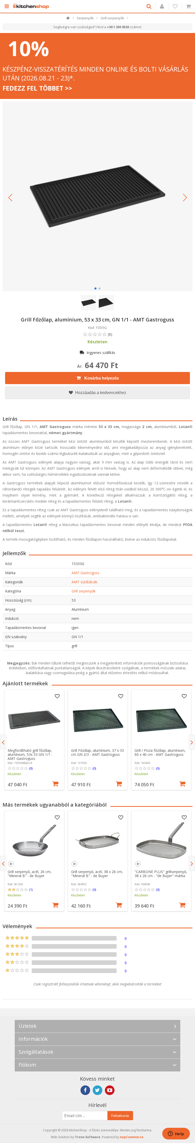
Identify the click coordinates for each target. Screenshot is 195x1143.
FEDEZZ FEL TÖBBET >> (37, 88)
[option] (34, 739)
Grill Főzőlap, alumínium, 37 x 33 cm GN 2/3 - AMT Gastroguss (97, 752)
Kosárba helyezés (101, 378)
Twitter (97, 1090)
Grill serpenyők (83, 591)
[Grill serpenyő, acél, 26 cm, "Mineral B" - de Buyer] (34, 840)
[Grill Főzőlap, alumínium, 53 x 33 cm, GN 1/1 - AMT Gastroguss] (97, 196)
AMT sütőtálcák (84, 581)
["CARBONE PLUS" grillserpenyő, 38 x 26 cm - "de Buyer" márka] (161, 840)
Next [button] (192, 742)
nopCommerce (131, 1137)
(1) (30, 889)
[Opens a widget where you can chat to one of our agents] (176, 1134)
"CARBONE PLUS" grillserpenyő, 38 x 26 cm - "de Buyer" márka (161, 873)
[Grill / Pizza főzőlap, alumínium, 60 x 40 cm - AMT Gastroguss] (161, 719)
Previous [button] (3, 742)
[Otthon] (68, 19)
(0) (30, 768)
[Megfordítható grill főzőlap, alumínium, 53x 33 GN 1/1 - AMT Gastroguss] (34, 719)
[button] (10, 197)
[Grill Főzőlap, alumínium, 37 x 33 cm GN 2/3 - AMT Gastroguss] (97, 719)
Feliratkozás (120, 1116)
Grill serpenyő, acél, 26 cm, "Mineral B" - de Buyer (30, 873)
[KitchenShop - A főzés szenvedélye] (32, 6)
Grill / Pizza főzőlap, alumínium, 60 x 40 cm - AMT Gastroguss (160, 752)
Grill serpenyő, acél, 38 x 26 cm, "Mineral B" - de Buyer (97, 873)
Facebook (85, 1090)
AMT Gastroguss (85, 572)
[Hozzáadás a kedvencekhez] (57, 696)
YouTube (110, 1090)
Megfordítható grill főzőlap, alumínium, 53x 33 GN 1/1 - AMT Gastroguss (30, 754)
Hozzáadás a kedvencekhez (100, 392)
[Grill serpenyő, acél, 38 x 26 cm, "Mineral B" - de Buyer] (97, 840)
